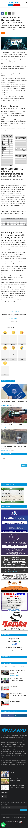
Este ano (23, 666)
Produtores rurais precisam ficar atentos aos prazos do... (17, 779)
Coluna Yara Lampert (15, 701)
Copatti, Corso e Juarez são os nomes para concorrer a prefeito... (18, 773)
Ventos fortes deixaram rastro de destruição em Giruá (14, 315)
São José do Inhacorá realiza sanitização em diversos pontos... (13, 447)
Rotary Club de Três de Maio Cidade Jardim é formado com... (18, 679)
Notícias (3, 33)
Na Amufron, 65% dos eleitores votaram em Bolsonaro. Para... (17, 786)
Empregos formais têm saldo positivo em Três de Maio (14, 402)
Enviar (24, 465)
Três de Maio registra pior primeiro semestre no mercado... (18, 694)
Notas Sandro (14, 321)
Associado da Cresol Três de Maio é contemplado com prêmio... (17, 672)
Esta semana (5, 666)
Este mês (14, 666)
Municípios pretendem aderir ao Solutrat (12, 425)
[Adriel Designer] (18, 821)
